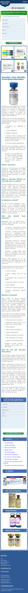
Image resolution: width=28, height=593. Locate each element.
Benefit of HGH (9, 450)
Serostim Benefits (9, 443)
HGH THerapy (4, 560)
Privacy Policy (4, 590)
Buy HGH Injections (5, 562)
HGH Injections (4, 563)
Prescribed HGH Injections (11, 454)
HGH (2, 559)
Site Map (9, 590)
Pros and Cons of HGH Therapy (13, 457)
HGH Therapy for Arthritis (11, 459)
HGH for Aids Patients (10, 447)
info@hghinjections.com (6, 582)
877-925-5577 (19, 8)
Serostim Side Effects (10, 445)
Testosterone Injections (5, 565)
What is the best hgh (10, 452)
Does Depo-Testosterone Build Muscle (14, 465)
